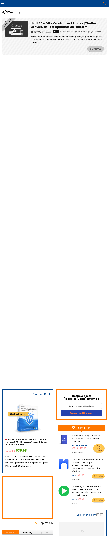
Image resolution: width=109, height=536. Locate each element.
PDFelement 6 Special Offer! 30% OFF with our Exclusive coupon (86, 438)
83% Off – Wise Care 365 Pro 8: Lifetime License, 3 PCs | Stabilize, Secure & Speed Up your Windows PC (26, 442)
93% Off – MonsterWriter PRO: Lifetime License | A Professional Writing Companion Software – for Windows (87, 465)
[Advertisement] (28, 497)
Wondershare (77, 452)
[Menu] (3, 3)
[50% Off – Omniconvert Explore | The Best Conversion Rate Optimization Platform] (16, 22)
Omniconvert (67, 31)
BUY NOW (95, 48)
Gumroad (76, 479)
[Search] (104, 3)
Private (74, 503)
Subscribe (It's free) (81, 413)
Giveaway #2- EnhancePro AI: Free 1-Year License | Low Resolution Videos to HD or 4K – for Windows (87, 491)
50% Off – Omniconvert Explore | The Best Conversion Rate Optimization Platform (64, 25)
